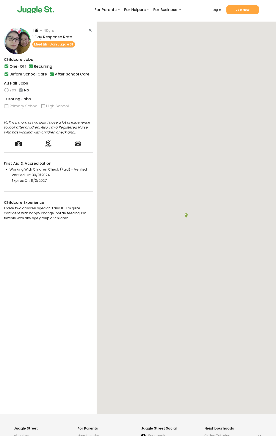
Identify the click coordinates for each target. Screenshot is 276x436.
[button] (186, 215)
